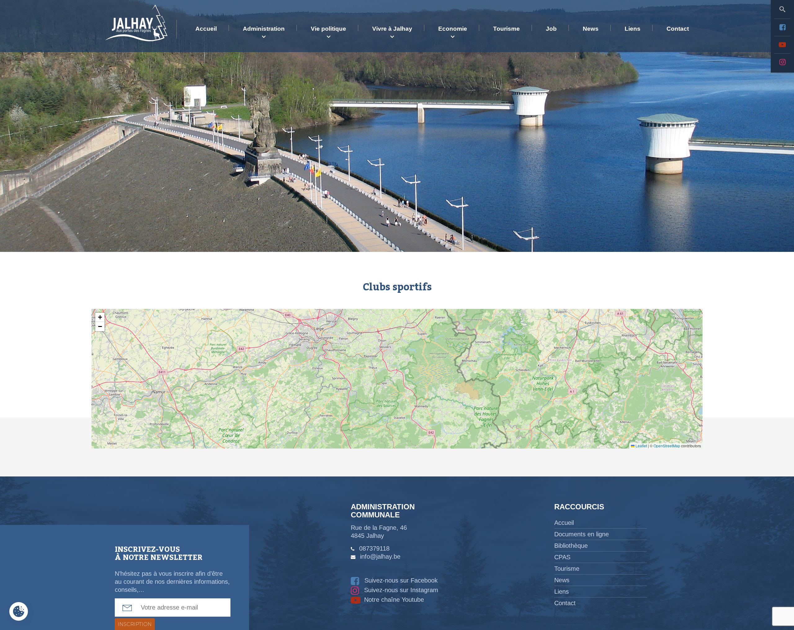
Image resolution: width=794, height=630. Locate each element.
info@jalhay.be (380, 556)
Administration (264, 28)
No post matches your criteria (396, 378)
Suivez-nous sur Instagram (400, 590)
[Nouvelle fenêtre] (782, 27)
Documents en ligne (581, 534)
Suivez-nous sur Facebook (400, 580)
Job (551, 28)
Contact (678, 28)
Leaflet (641, 445)
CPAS (562, 557)
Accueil (206, 28)
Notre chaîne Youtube (393, 599)
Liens (632, 28)
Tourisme (506, 28)
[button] (100, 317)
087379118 (374, 548)
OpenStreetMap (666, 445)
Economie (452, 28)
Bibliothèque (571, 545)
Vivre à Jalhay (392, 28)
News (591, 28)
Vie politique (328, 28)
